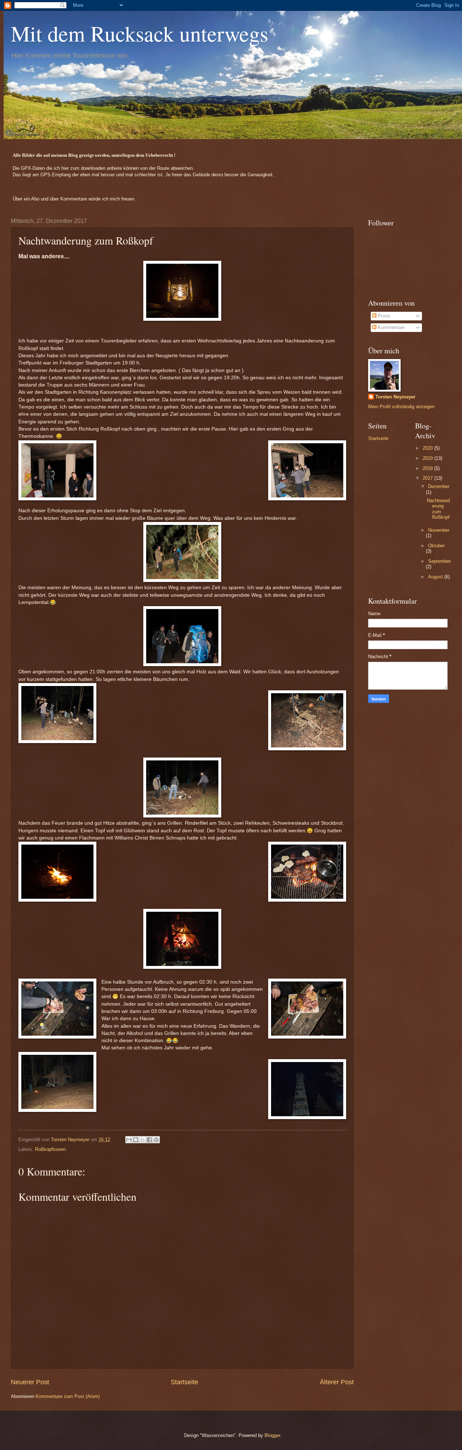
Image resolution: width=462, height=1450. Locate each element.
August (436, 576)
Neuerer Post (30, 1382)
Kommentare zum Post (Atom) (68, 1396)
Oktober (436, 545)
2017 (428, 478)
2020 (428, 448)
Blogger (272, 1435)
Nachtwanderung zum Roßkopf (438, 509)
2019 (428, 458)
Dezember (438, 486)
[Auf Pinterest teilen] (156, 1139)
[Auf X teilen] (142, 1139)
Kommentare (390, 327)
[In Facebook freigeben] (149, 1139)
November (438, 530)
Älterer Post (337, 1382)
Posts (383, 316)
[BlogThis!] (135, 1139)
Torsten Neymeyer (395, 397)
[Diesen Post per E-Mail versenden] (128, 1139)
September (439, 561)
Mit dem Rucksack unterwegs (139, 33)
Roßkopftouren (50, 1149)
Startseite (184, 1382)
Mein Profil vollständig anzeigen (401, 406)
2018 (428, 468)
